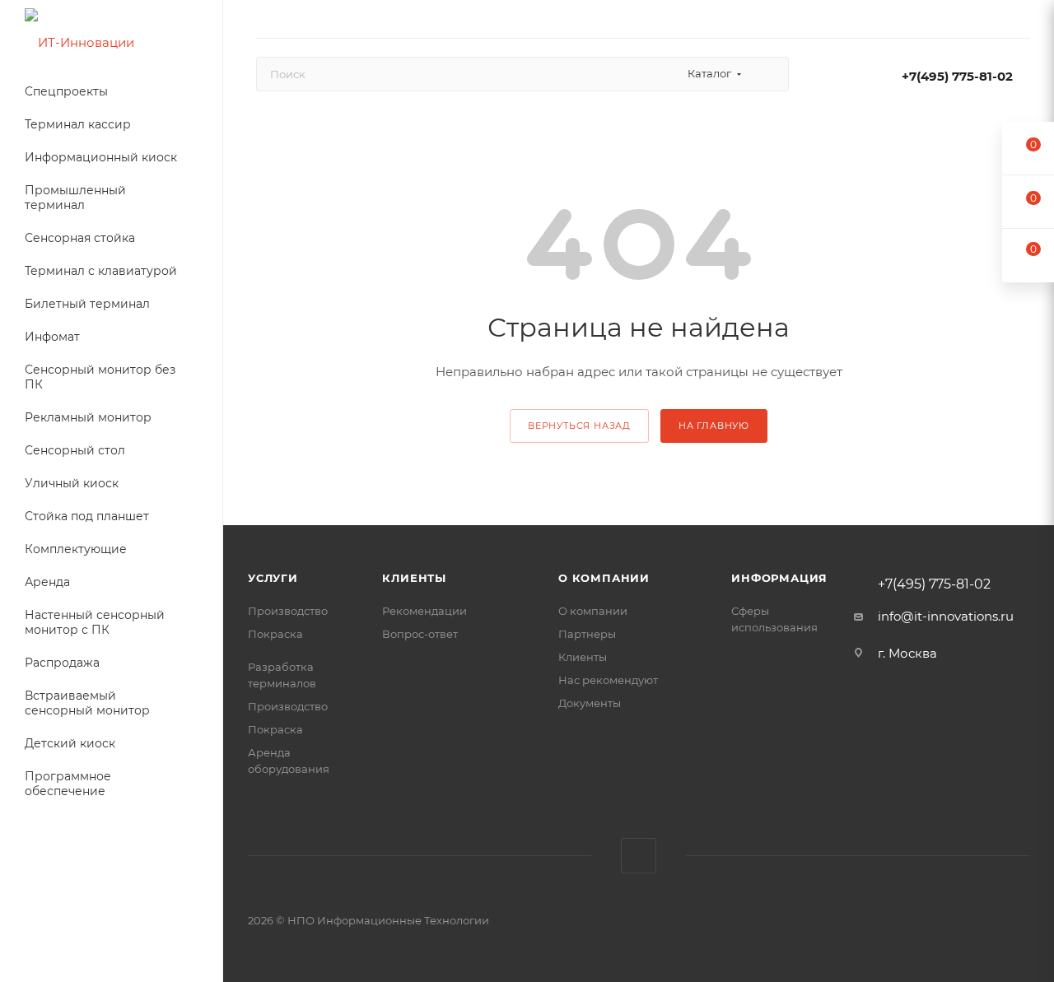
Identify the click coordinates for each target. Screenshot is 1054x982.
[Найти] (769, 74)
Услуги (273, 577)
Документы (589, 703)
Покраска (275, 633)
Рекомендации (424, 610)
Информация (779, 577)
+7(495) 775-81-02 (957, 76)
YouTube (638, 855)
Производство (288, 610)
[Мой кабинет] (1021, 22)
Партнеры (587, 633)
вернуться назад (579, 425)
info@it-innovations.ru (946, 616)
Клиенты (414, 577)
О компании (604, 577)
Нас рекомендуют (608, 679)
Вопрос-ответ (420, 633)
